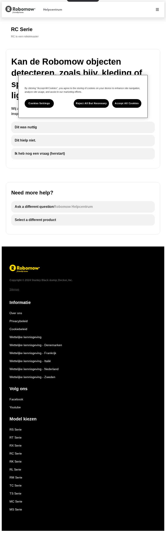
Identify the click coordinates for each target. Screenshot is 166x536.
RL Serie (15, 469)
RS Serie (16, 429)
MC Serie (16, 501)
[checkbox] (83, 127)
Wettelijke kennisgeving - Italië (30, 361)
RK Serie (16, 461)
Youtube (15, 407)
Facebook (16, 399)
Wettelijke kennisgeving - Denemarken (36, 345)
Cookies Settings (39, 103)
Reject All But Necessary (91, 103)
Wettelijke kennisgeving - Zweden (32, 377)
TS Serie (15, 493)
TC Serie (16, 485)
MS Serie (16, 509)
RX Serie (16, 445)
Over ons (16, 313)
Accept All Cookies (127, 103)
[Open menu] (157, 9)
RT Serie (16, 437)
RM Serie (16, 477)
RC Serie (16, 453)
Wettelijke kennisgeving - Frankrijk (33, 353)
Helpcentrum (52, 9)
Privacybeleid (19, 321)
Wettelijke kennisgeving (26, 337)
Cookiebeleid (18, 329)
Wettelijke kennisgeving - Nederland (34, 369)
